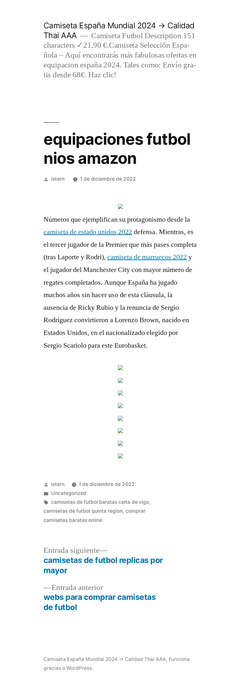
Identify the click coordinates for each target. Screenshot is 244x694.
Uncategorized (68, 493)
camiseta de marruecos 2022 (147, 257)
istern (57, 179)
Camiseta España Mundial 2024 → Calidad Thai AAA (105, 659)
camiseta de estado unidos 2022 (88, 231)
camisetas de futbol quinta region (83, 511)
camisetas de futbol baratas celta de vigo (100, 502)
